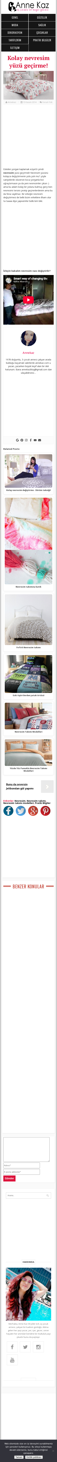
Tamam (19, 1457)
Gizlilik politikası (33, 1457)
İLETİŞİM (15, 48)
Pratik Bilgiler (43, 803)
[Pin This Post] (46, 815)
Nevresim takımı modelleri (18, 803)
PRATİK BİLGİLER (42, 40)
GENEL (15, 17)
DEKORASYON (15, 33)
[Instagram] (26, 440)
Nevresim (20, 800)
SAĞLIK (42, 25)
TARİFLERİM (15, 40)
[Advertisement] (28, 138)
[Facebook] (30, 440)
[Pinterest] (21, 440)
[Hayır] (53, 1450)
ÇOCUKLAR (42, 33)
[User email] (39, 440)
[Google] (17, 440)
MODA (15, 25)
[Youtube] (35, 440)
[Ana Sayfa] (28, 11)
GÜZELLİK (42, 17)
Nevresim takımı (36, 800)
